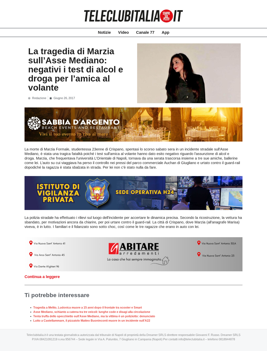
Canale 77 (145, 32)
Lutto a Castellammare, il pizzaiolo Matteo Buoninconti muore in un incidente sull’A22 (91, 320)
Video (123, 32)
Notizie (104, 32)
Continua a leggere (42, 276)
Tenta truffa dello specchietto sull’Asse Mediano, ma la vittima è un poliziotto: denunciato (94, 316)
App (165, 32)
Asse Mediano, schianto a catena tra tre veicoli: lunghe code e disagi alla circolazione (91, 311)
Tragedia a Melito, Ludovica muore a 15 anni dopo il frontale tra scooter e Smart (87, 307)
